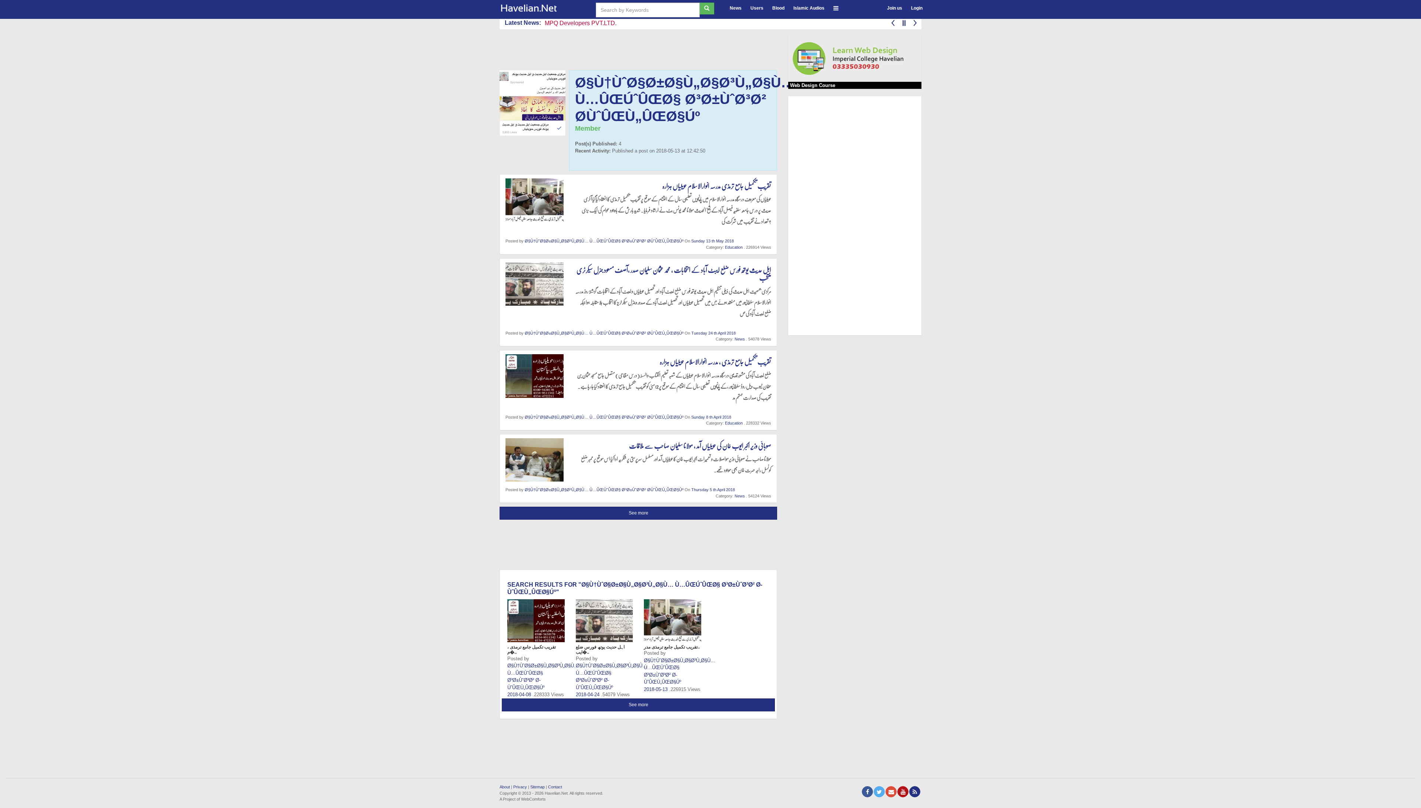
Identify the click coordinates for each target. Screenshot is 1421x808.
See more (638, 513)
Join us (894, 8)
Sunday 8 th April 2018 (711, 417)
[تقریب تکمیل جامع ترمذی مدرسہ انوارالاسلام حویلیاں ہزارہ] (672, 620)
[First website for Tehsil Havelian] (542, 8)
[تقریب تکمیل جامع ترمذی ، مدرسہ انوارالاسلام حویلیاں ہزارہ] (536, 620)
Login (917, 8)
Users (756, 8)
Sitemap (537, 787)
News (736, 8)
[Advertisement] (634, 51)
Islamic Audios (808, 8)
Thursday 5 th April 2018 (713, 489)
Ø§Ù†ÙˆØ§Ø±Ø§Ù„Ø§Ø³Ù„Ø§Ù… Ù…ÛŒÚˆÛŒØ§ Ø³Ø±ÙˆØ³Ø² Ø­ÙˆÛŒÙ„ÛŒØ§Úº (604, 241)
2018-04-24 (588, 694)
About (505, 787)
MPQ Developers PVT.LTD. (581, 23)
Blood (778, 8)
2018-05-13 (656, 689)
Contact (555, 787)
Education (734, 247)
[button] (836, 7)
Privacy (520, 787)
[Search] (706, 8)
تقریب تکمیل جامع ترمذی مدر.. (672, 647)
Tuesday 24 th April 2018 (713, 333)
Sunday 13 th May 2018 (712, 241)
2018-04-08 (520, 694)
